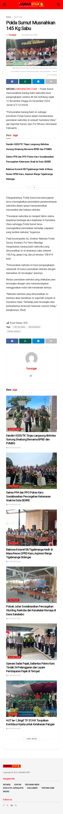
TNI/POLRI (18, 17)
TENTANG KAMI (47, 788)
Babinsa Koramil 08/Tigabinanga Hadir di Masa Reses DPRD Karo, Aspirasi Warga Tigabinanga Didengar (29, 174)
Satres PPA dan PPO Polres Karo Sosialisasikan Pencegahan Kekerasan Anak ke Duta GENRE (28, 496)
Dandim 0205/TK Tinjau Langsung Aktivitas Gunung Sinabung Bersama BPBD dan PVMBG (31, 439)
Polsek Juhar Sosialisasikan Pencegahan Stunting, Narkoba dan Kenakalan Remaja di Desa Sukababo (31, 610)
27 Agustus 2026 (14, 504)
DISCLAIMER (32, 788)
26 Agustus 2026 (14, 675)
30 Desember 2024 (29, 35)
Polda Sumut (14, 331)
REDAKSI (6, 785)
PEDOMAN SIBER (32, 785)
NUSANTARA (14, 429)
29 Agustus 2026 (14, 448)
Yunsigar (12, 35)
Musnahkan (34, 327)
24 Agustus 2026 (14, 728)
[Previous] (28, 187)
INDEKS (6, 791)
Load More (31, 739)
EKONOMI (13, 714)
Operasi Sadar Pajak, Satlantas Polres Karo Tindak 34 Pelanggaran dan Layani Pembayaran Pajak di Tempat (30, 667)
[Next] (34, 187)
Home (8, 17)
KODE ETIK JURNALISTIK (13, 788)
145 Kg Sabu (19, 327)
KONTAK (17, 785)
